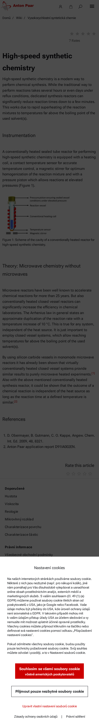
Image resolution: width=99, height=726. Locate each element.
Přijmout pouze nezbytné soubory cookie (49, 691)
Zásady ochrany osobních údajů (35, 716)
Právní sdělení (75, 716)
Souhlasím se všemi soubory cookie (49, 671)
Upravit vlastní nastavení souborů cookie (49, 706)
